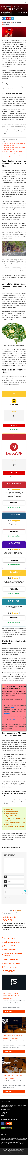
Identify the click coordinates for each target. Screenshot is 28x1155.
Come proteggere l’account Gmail (14, 826)
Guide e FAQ (6, 24)
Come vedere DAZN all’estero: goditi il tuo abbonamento (11, 995)
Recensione (14, 429)
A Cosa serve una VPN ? (11, 811)
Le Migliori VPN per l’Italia (11, 816)
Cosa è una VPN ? (9, 809)
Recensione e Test (14, 507)
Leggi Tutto (8, 1011)
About (2, 1115)
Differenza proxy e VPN (11, 813)
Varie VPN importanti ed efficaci (13, 151)
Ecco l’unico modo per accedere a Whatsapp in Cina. (14, 144)
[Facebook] (2, 1123)
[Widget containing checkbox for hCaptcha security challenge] (16, 892)
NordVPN (12, 707)
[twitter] (5, 1123)
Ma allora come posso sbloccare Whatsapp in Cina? (14, 148)
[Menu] (2, 2)
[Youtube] (7, 1123)
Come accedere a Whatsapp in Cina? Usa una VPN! (14, 156)
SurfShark (7, 713)
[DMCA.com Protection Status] (6, 1127)
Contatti (3, 1113)
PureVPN (12, 720)
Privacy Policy (4, 1112)
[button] (3, 18)
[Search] (25, 2)
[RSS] (10, 1123)
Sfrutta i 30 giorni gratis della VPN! (14, 153)
